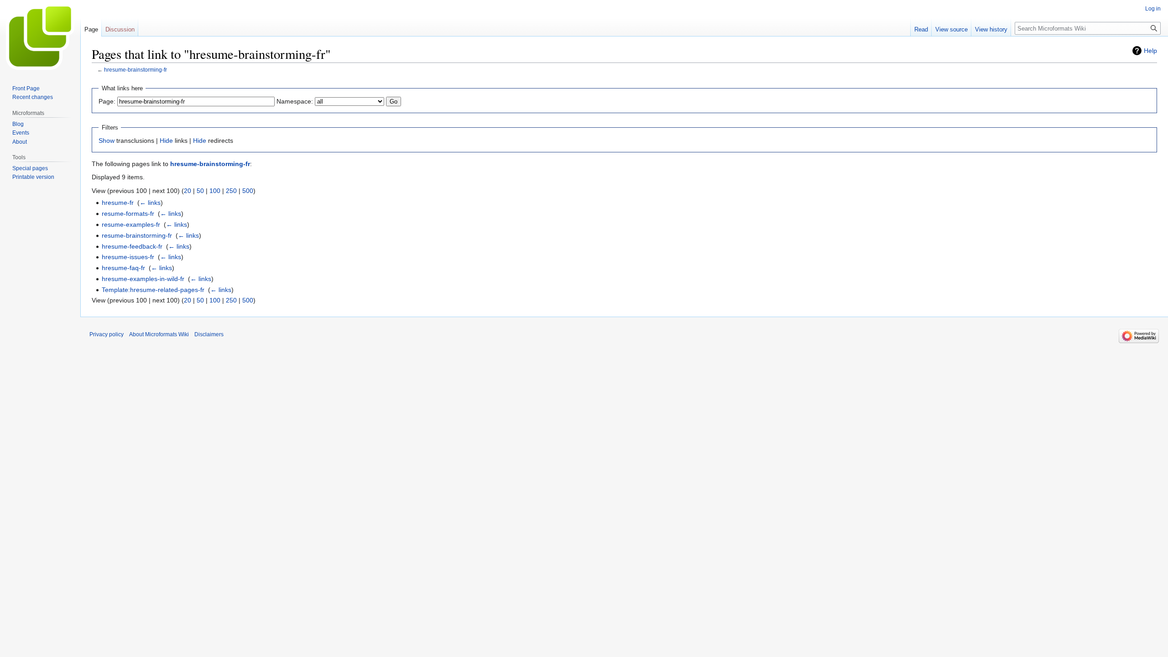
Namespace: (294, 101)
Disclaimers (209, 334)
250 (231, 190)
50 (200, 190)
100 (214, 190)
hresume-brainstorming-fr (135, 70)
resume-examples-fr (131, 224)
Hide (166, 140)
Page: (107, 101)
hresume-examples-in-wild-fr (143, 278)
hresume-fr (118, 202)
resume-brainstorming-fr (137, 235)
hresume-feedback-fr (132, 246)
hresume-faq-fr (123, 267)
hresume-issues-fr (128, 257)
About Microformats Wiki (159, 334)
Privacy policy (106, 334)
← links (150, 202)
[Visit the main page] (40, 36)
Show (107, 140)
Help (1150, 50)
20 (187, 190)
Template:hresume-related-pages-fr (153, 289)
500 (247, 190)
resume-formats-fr (128, 213)
